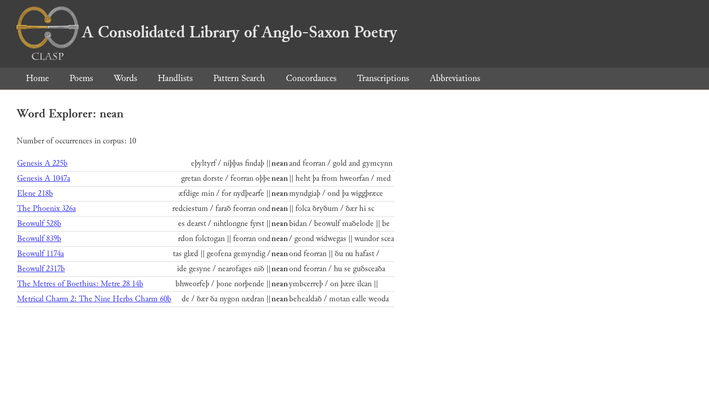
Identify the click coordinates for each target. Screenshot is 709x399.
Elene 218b (35, 194)
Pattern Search (239, 78)
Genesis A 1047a (43, 178)
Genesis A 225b (42, 163)
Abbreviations (455, 78)
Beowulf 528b (39, 224)
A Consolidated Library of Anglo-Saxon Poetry (239, 32)
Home (37, 78)
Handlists (175, 78)
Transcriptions (383, 78)
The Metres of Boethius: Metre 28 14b (80, 284)
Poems (81, 78)
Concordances (311, 78)
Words (125, 78)
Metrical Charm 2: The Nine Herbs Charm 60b (94, 299)
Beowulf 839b (39, 239)
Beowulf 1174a (40, 254)
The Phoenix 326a (46, 209)
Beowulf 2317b (41, 269)
